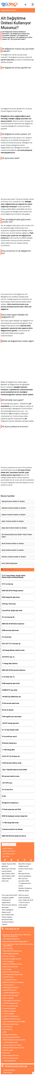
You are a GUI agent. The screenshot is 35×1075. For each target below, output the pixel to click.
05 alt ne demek (8, 998)
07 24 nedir (6, 1053)
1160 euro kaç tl (24, 902)
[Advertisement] (17, 89)
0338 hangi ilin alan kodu (11, 987)
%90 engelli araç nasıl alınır (12, 1000)
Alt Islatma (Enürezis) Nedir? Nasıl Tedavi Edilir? (17, 536)
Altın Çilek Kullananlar (10, 563)
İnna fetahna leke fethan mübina (8, 916)
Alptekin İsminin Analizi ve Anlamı (14, 508)
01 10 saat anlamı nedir (10, 1006)
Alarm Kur (5, 881)
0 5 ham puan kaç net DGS (11, 1037)
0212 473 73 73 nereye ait (11, 972)
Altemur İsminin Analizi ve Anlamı (14, 557)
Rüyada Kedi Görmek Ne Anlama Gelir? (15, 941)
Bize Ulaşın (6, 856)
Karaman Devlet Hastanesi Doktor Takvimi (8, 922)
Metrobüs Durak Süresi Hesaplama (24, 875)
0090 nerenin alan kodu (10, 966)
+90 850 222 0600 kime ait (11, 993)
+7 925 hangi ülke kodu (10, 1042)
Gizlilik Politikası (7, 848)
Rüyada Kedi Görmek (8, 10)
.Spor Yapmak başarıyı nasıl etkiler (14, 1021)
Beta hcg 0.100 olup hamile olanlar (9, 870)
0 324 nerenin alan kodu (10, 995)
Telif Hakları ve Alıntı (9, 854)
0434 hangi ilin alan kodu (11, 953)
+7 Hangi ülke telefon (10, 980)
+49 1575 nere (7, 1027)
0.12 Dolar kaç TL (8, 985)
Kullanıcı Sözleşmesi (9, 851)
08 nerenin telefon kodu (10, 1024)
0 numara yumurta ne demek (12, 1045)
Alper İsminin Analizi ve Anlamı (13, 521)
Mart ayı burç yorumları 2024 (23, 880)
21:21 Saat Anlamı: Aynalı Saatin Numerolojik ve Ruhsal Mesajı (18, 945)
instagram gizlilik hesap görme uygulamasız (8, 900)
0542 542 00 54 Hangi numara (12, 951)
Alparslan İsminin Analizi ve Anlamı (14, 528)
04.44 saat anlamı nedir (10, 1058)
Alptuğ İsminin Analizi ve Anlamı (13, 501)
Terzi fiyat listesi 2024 (9, 895)
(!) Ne (5, 1032)
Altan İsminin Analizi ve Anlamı (13, 543)
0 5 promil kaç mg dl (9, 1008)
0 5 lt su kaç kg (7, 948)
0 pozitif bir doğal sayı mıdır (12, 959)
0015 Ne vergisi (8, 1050)
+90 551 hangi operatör (10, 1003)
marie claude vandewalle (22, 906)
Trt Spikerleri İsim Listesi (24, 885)
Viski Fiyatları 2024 (8, 876)
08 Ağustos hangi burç (10, 1034)
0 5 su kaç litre (7, 1029)
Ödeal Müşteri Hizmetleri (11, 939)
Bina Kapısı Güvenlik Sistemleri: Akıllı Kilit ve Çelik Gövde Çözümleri (17, 935)
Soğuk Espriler (7, 878)
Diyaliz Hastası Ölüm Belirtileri (9, 865)
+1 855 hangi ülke (8, 1013)
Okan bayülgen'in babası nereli (7, 911)
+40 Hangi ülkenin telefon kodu (13, 974)
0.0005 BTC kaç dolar (10, 990)
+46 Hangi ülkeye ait (9, 1061)
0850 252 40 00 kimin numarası (12, 964)
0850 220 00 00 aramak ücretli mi (13, 1047)
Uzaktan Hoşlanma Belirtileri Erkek (25, 889)
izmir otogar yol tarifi (25, 900)
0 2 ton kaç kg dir (8, 961)
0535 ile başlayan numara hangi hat (14, 1040)
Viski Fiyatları (8, 1072)
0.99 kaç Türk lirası (9, 956)
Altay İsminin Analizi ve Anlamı (13, 550)
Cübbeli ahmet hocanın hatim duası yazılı (25, 868)
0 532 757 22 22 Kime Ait (10, 1016)
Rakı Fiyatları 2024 (8, 874)
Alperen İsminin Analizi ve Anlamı (13, 515)
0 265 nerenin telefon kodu (11, 1019)
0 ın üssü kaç (7, 969)
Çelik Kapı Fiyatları (9, 1070)
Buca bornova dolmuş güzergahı (9, 906)
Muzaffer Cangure (24, 864)
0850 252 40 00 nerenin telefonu (13, 982)
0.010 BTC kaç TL (8, 977)
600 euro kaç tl (23, 895)
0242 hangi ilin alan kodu (11, 1055)
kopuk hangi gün (24, 897)
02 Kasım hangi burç (9, 1011)
